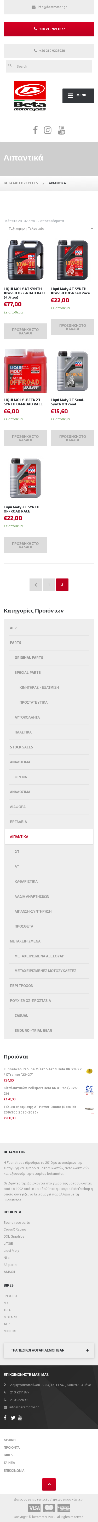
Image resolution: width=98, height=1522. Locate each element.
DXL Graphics (14, 1236)
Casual (21, 1015)
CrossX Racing (15, 1229)
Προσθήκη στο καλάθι (25, 331)
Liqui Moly (11, 1251)
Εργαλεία (18, 822)
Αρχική (10, 1440)
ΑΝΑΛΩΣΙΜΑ (20, 792)
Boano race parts (17, 1223)
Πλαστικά (23, 732)
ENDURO (10, 1296)
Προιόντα (12, 1448)
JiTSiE (8, 1243)
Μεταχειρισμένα (25, 941)
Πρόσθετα (24, 926)
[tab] (49, 1350)
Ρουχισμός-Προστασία (30, 1001)
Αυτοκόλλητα (27, 717)
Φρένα (21, 777)
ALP (13, 628)
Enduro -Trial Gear (33, 1030)
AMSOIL (10, 1272)
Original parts (29, 657)
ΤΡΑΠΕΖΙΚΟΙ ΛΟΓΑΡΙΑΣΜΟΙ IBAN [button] (38, 1350)
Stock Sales (21, 747)
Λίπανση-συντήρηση (33, 911)
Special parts (28, 672)
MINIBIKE (10, 1331)
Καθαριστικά (26, 881)
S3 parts (10, 1265)
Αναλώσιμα (20, 762)
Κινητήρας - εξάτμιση (39, 687)
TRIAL (8, 1310)
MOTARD (10, 1317)
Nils (6, 1258)
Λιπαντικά (19, 837)
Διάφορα (18, 807)
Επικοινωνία (14, 1471)
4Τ (17, 866)
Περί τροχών (21, 986)
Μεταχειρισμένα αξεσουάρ (39, 956)
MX (6, 1303)
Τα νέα (9, 1463)
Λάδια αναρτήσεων (32, 896)
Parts (15, 643)
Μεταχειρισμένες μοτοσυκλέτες (45, 971)
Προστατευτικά (34, 702)
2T (17, 852)
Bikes (8, 1455)
